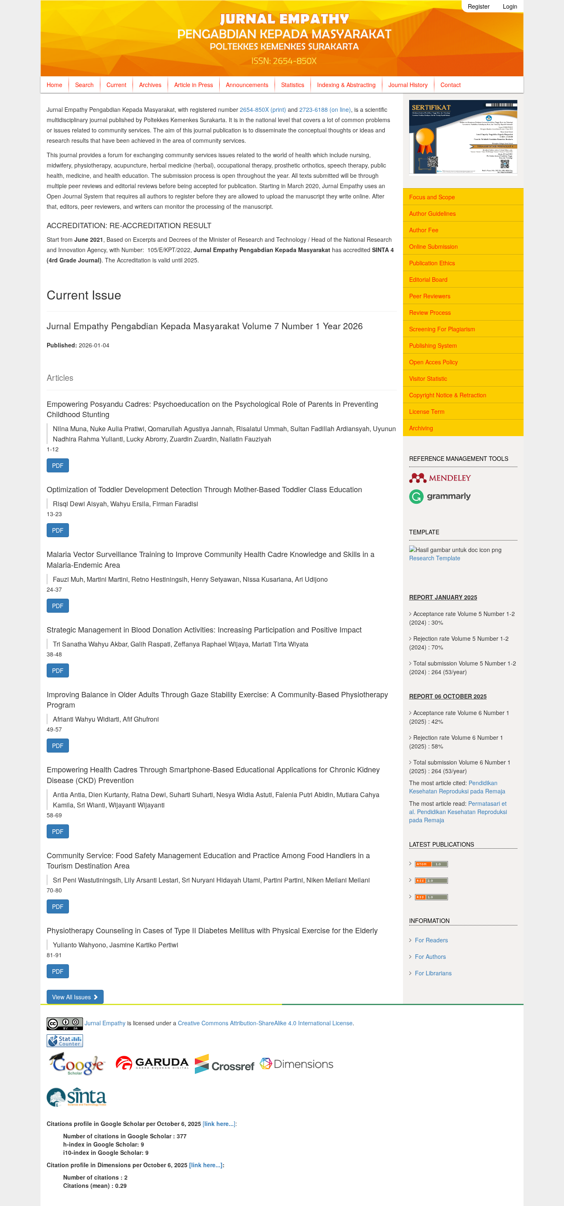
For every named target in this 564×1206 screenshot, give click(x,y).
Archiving (421, 428)
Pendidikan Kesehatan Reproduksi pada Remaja (457, 787)
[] (218, 1123)
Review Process (430, 312)
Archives (150, 84)
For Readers (431, 940)
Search (84, 84)
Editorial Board (428, 279)
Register (479, 6)
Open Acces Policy (433, 362)
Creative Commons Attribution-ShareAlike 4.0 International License (265, 1023)
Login (510, 6)
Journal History (408, 84)
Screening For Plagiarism (442, 329)
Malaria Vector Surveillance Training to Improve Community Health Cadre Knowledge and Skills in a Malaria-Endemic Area (210, 558)
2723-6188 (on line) (325, 109)
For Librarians (433, 973)
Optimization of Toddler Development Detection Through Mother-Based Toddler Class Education (204, 489)
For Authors (430, 956)
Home (54, 84)
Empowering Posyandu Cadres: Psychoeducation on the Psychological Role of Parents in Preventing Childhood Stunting (212, 408)
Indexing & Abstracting (346, 84)
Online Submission (433, 246)
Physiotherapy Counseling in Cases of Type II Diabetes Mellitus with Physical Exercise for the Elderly (212, 930)
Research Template (434, 558)
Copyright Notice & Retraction (447, 395)
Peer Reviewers (429, 296)
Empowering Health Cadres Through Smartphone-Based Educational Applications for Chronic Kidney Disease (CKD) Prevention (213, 774)
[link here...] (206, 1165)
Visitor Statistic (428, 378)
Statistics (292, 84)
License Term (427, 411)
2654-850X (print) (263, 109)
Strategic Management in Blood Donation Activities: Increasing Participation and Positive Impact (204, 629)
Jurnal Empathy (105, 1023)
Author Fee (423, 230)
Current (116, 84)
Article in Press (193, 84)
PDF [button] (58, 465)
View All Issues (72, 997)
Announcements (247, 84)
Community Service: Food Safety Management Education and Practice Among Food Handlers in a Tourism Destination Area (208, 860)
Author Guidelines (432, 213)
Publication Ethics (432, 263)
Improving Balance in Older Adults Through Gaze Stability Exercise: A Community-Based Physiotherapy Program (217, 699)
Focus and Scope (432, 197)
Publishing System (433, 345)
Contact (451, 84)
